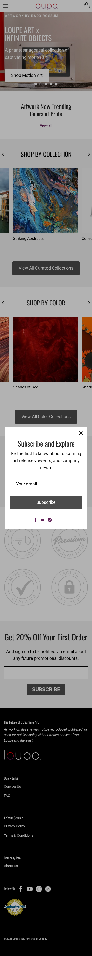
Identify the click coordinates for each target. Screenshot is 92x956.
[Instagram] (50, 520)
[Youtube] (42, 520)
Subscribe (46, 502)
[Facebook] (35, 520)
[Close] (81, 433)
